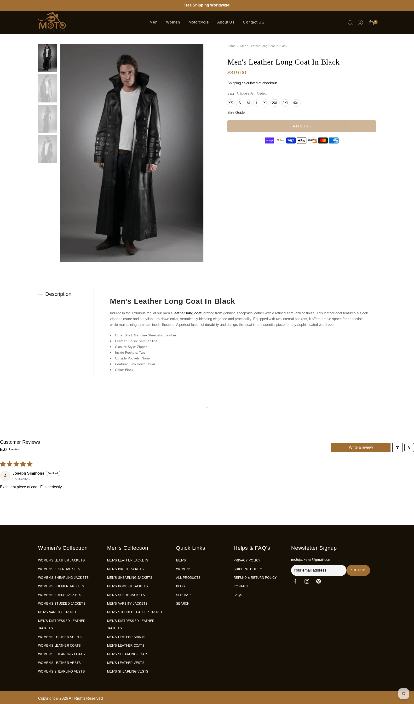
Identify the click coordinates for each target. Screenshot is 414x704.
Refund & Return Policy (255, 577)
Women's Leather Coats (59, 645)
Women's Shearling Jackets (63, 577)
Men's (181, 560)
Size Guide (236, 112)
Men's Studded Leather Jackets (136, 612)
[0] (371, 23)
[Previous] (52, 155)
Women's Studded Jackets (62, 603)
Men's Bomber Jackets (127, 586)
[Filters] (397, 447)
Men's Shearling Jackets (129, 577)
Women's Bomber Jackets (61, 586)
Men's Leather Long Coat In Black (172, 301)
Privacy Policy (247, 560)
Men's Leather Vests (125, 663)
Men (153, 22)
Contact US (253, 22)
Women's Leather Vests (59, 663)
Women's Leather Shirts (60, 637)
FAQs (238, 595)
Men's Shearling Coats (127, 654)
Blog (180, 586)
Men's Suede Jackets (126, 595)
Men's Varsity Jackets (58, 612)
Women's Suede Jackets (59, 595)
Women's (183, 569)
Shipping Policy (248, 569)
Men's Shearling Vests (127, 671)
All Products (188, 577)
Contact (241, 586)
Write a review (361, 447)
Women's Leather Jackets (61, 560)
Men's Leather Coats (125, 645)
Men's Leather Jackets (127, 560)
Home (231, 46)
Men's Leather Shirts (126, 637)
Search (183, 603)
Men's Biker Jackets (125, 569)
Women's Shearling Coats (61, 654)
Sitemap (183, 595)
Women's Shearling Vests (61, 671)
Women (173, 22)
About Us (226, 22)
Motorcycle (199, 22)
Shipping (234, 83)
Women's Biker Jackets (59, 569)
